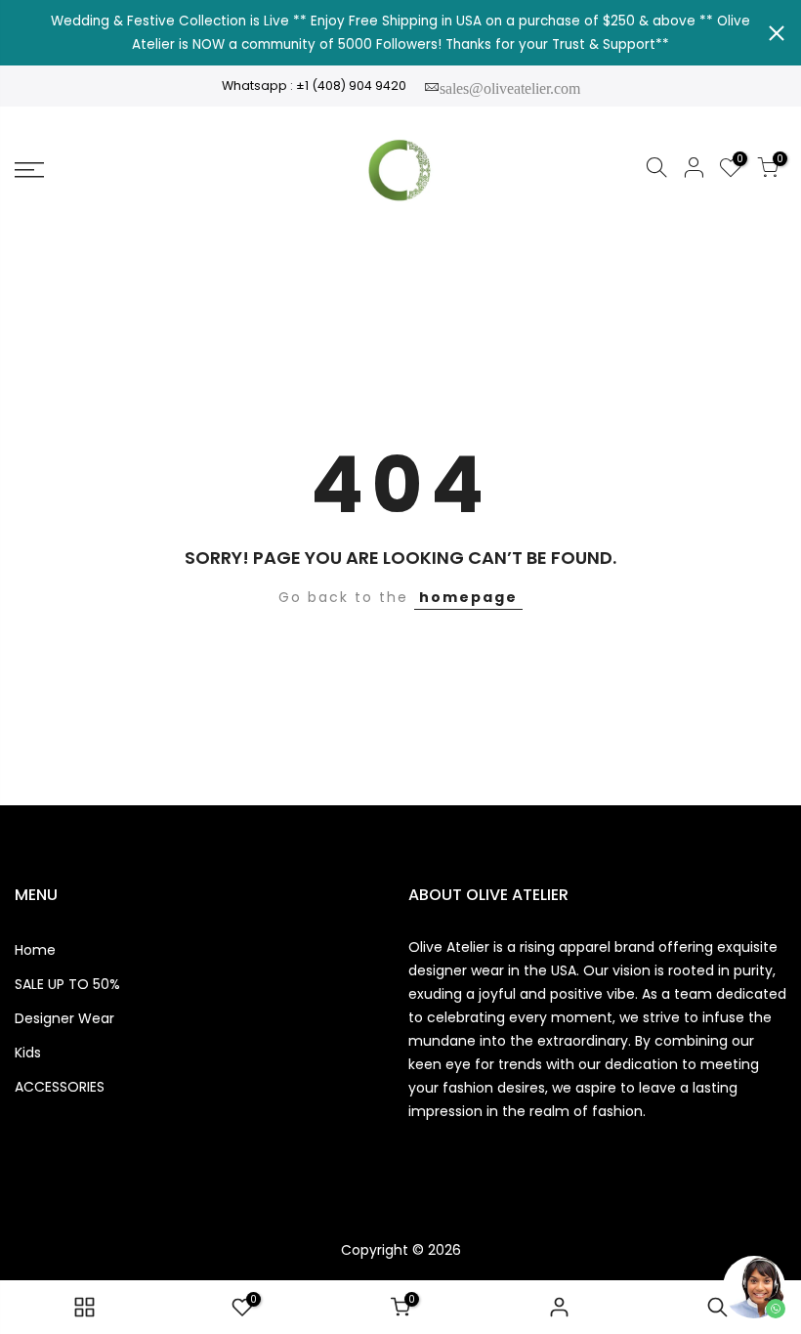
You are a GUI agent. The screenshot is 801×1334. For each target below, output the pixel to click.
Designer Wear (64, 1018)
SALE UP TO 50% (67, 984)
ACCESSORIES (60, 1087)
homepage (468, 597)
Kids (28, 1052)
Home (35, 950)
